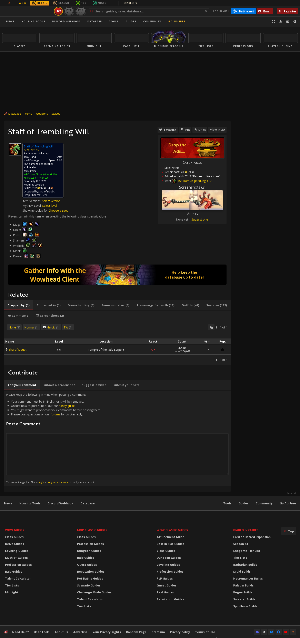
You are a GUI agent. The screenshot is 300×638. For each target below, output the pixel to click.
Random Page (136, 632)
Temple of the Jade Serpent (106, 349)
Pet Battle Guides (90, 578)
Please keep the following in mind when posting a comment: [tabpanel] (53, 438)
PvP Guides (165, 578)
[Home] (27, 11)
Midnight (11, 592)
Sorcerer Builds (244, 599)
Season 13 (240, 544)
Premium (158, 632)
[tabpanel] (117, 343)
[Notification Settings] (281, 22)
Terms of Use (205, 632)
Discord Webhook (66, 21)
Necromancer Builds (248, 578)
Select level (49, 206)
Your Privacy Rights (107, 632)
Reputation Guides (90, 571)
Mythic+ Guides (16, 558)
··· (112, 3)
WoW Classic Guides (172, 530)
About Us (61, 632)
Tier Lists (12, 585)
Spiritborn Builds (245, 606)
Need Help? (20, 632)
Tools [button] (114, 21)
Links (202, 130)
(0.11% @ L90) (41, 177)
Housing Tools (29, 503)
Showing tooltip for (35, 210)
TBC (84, 3)
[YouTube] (286, 632)
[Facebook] (279, 632)
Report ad (291, 493)
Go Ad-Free (176, 21)
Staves (55, 113)
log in (41, 482)
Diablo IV (134, 3)
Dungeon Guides (89, 551)
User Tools (42, 632)
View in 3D (217, 130)
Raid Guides (13, 571)
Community (152, 21)
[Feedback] (288, 22)
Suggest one (199, 219)
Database (94, 21)
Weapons (42, 113)
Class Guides (14, 537)
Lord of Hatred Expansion (252, 537)
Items (28, 113)
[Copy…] (211, 327)
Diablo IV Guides (245, 530)
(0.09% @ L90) (49, 174)
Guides (131, 21)
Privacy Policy (180, 632)
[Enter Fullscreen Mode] (273, 22)
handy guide (67, 406)
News (10, 21)
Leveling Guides (16, 551)
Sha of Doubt (18, 349)
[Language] (295, 22)
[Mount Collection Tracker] (117, 275)
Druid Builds (242, 571)
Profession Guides (18, 565)
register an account (58, 482)
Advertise (80, 632)
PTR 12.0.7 (80, 11)
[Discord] (257, 632)
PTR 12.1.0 (69, 11)
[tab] (18, 305)
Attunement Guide (170, 537)
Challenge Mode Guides (94, 592)
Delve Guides (14, 544)
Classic (64, 3)
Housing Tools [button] (33, 21)
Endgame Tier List (246, 551)
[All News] (9, 3)
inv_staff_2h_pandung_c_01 (195, 181)
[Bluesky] (271, 632)
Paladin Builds (243, 585)
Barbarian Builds (245, 565)
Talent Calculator (18, 578)
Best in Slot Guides (170, 544)
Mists (102, 3)
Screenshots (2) (192, 187)
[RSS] (293, 632)
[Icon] (15, 149)
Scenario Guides (89, 585)
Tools (227, 503)
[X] (264, 632)
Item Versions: (32, 201)
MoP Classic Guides (92, 530)
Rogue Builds (242, 592)
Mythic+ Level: (32, 206)
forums (55, 414)
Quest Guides (87, 565)
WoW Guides (14, 530)
